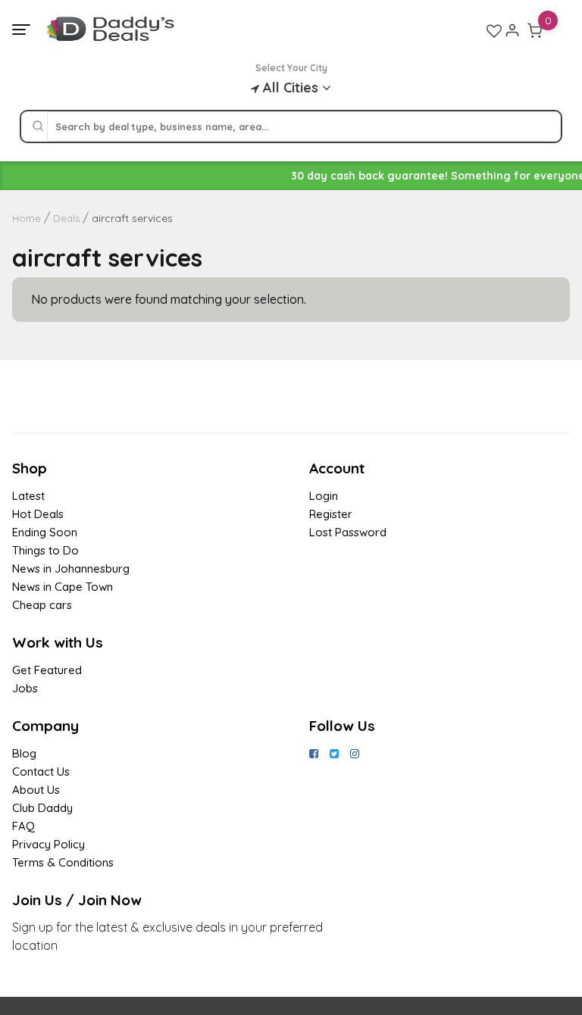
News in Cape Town (62, 586)
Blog (24, 753)
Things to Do (45, 550)
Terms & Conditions (63, 862)
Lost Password (347, 532)
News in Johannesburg (71, 568)
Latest (28, 496)
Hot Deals (38, 514)
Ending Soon (44, 532)
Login (323, 496)
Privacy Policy (48, 844)
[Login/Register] (512, 30)
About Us (36, 789)
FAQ (23, 826)
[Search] (38, 126)
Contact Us (41, 771)
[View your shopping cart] (535, 30)
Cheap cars (42, 605)
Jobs (25, 688)
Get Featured (47, 670)
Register (330, 514)
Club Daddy (42, 808)
